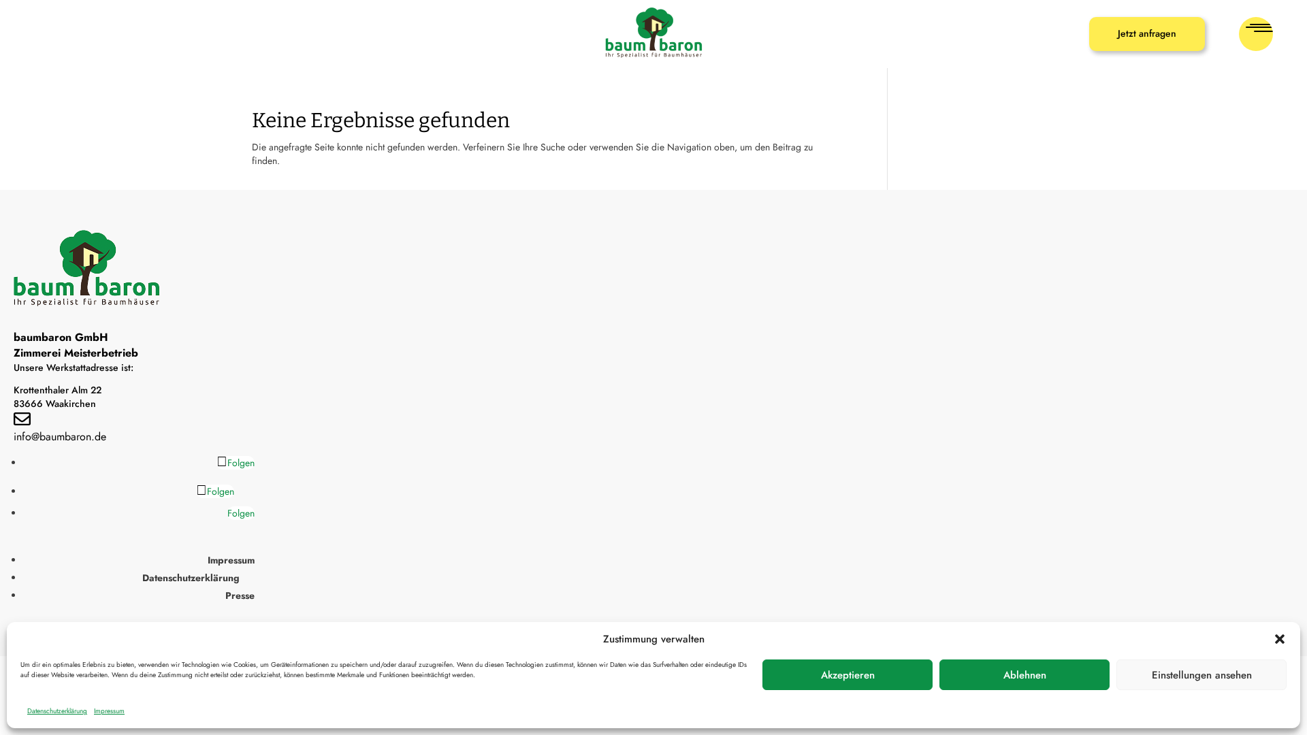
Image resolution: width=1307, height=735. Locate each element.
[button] (1280, 639)
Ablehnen (1024, 675)
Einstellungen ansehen (1202, 675)
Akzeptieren (848, 675)
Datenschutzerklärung (57, 711)
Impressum (109, 711)
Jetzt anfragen (1147, 33)
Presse (240, 595)
